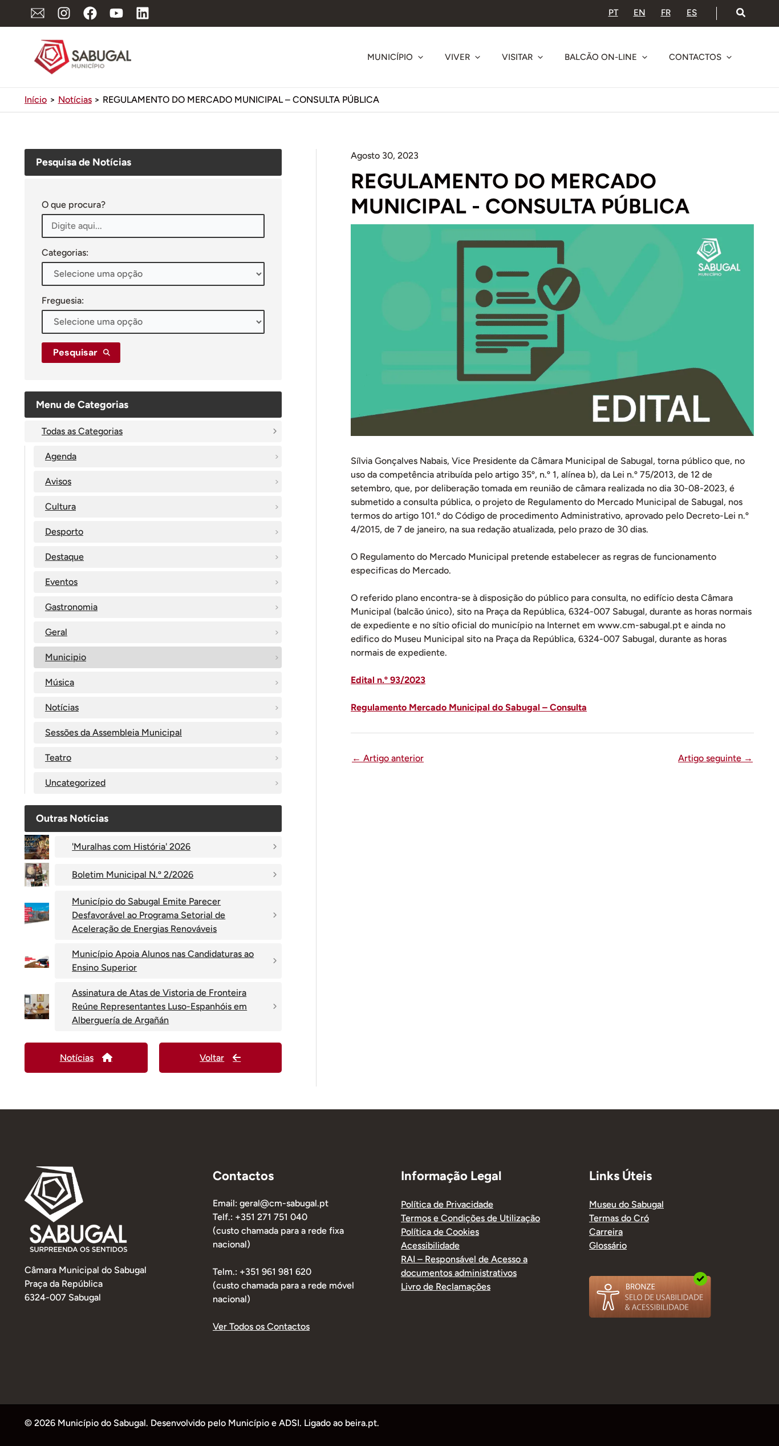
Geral (56, 632)
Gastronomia (71, 606)
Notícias (62, 707)
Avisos (58, 481)
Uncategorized (75, 782)
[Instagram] (64, 13)
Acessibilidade (430, 1245)
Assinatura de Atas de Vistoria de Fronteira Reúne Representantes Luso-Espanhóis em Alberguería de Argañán (159, 1006)
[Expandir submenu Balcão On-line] (644, 57)
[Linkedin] (142, 13)
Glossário (608, 1245)
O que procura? (74, 204)
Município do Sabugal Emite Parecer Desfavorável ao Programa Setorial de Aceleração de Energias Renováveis (148, 915)
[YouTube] (116, 13)
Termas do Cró (619, 1218)
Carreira (606, 1231)
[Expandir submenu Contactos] (728, 57)
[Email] (38, 13)
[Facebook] (90, 13)
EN (640, 12)
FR (666, 12)
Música (59, 682)
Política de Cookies (440, 1231)
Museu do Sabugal (626, 1204)
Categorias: (65, 252)
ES (692, 12)
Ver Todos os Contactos (261, 1326)
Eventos (61, 581)
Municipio (65, 657)
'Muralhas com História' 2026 (131, 846)
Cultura (60, 506)
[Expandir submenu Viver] (477, 57)
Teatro (58, 757)
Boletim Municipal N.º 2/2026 (132, 874)
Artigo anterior (388, 758)
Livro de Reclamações (445, 1286)
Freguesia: (63, 300)
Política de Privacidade (447, 1204)
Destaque (64, 556)
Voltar (212, 1057)
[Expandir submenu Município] (420, 57)
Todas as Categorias (82, 431)
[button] (741, 13)
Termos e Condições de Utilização (470, 1218)
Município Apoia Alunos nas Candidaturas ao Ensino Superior (163, 960)
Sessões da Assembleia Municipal (113, 732)
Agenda (60, 456)
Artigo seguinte (715, 758)
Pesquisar (75, 352)
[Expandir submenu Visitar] (540, 57)
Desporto (64, 531)
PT (613, 12)
